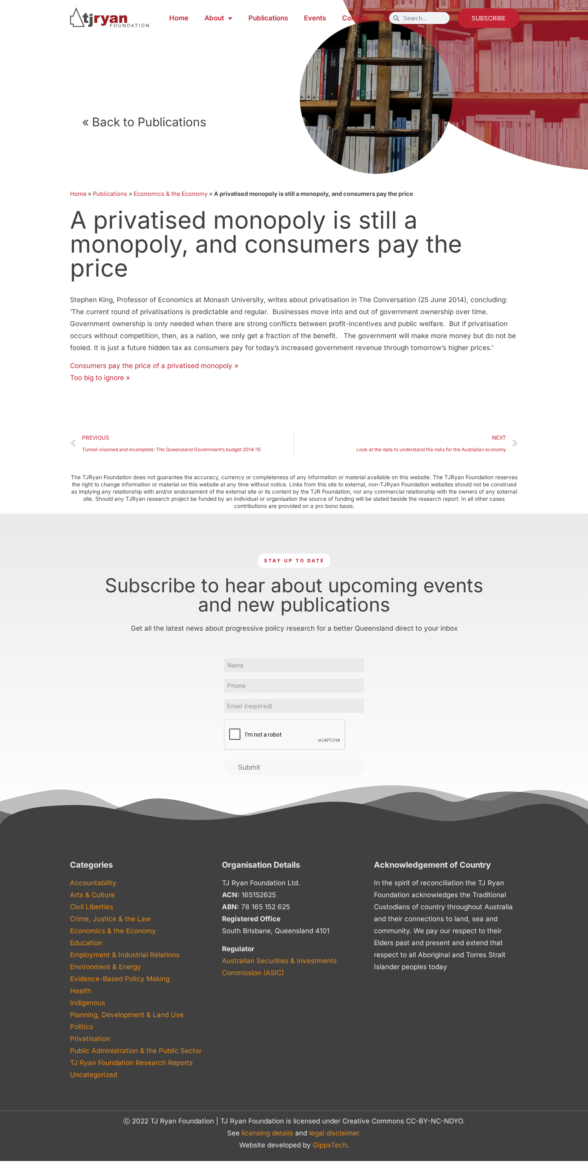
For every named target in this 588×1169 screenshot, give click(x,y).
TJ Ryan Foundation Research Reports (131, 1063)
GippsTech (330, 1145)
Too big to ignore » (100, 378)
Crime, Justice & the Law (110, 919)
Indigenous (87, 1003)
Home (178, 18)
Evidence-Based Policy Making (120, 979)
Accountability (93, 883)
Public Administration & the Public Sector (136, 1051)
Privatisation (90, 1039)
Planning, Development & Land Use (127, 1015)
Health (80, 991)
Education (86, 943)
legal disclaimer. (335, 1133)
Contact (355, 18)
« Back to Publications (144, 122)
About (214, 18)
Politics (81, 1027)
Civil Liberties (91, 907)
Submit (249, 767)
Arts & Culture (92, 895)
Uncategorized (93, 1075)
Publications (268, 18)
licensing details (267, 1133)
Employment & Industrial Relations (125, 955)
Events (315, 18)
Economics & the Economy (171, 193)
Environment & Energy (105, 967)
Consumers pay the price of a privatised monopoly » (154, 366)
